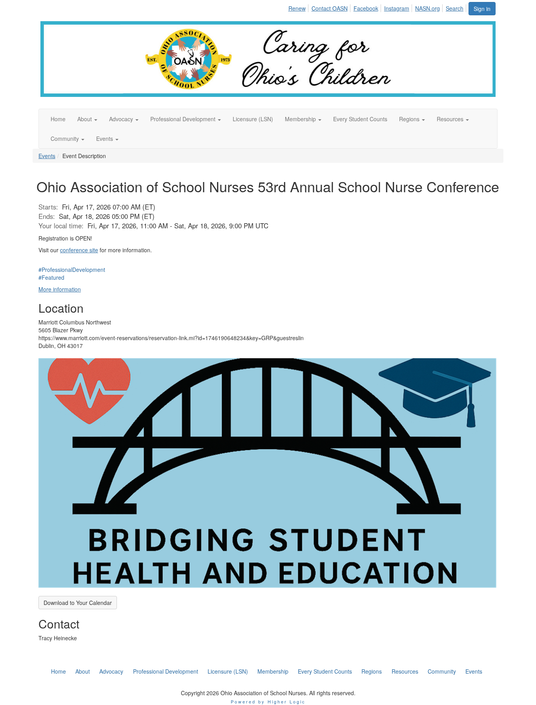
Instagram (396, 8)
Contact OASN (330, 8)
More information (59, 289)
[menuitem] (298, 7)
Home (58, 671)
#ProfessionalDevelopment (71, 269)
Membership (272, 671)
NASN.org (427, 8)
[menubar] (378, 7)
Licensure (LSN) (228, 671)
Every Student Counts (325, 671)
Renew (297, 8)
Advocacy (111, 671)
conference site (79, 250)
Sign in (482, 9)
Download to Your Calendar (78, 603)
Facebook (366, 8)
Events (46, 156)
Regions (371, 671)
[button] (87, 119)
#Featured (51, 277)
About (82, 671)
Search (454, 8)
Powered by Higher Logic (268, 701)
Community (442, 671)
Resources (405, 671)
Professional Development (165, 671)
